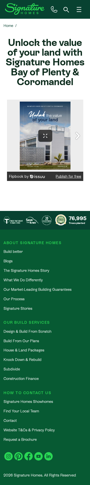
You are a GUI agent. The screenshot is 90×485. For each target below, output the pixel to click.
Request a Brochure (20, 439)
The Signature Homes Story (26, 270)
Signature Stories (18, 308)
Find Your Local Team (21, 411)
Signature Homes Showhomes (28, 401)
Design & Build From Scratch (28, 331)
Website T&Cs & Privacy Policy (29, 430)
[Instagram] (9, 453)
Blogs (8, 261)
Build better (13, 251)
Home (8, 25)
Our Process (14, 299)
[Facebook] (29, 453)
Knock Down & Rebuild (23, 359)
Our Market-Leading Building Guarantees (38, 289)
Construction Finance (21, 378)
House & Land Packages (24, 350)
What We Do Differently (23, 280)
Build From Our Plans (21, 341)
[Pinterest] (19, 453)
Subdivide (12, 369)
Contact (10, 420)
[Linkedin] (49, 453)
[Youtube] (39, 453)
